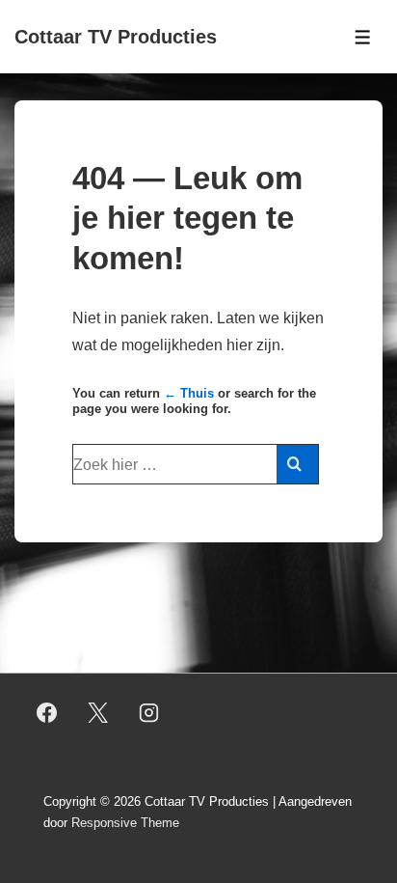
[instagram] (149, 713)
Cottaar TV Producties (115, 36)
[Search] (297, 464)
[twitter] (98, 713)
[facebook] (47, 713)
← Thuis (189, 393)
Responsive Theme (125, 822)
